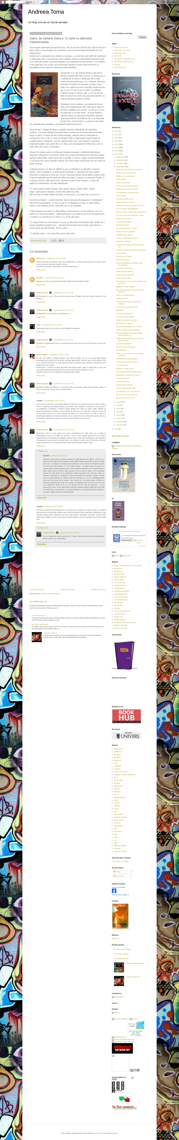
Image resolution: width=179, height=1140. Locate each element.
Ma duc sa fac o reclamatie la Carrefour (131, 212)
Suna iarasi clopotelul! (124, 314)
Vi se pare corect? (123, 378)
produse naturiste (120, 817)
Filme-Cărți (118, 605)
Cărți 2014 (118, 56)
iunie (118, 409)
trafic (116, 837)
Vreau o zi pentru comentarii (126, 320)
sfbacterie (40, 258)
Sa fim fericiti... (121, 179)
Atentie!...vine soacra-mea (126, 173)
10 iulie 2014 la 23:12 (58, 456)
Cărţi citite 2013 (120, 53)
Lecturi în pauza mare (122, 611)
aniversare (118, 752)
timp (115, 834)
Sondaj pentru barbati (124, 385)
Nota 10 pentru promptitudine (127, 209)
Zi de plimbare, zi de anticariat (127, 193)
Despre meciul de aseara (125, 347)
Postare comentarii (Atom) (50, 594)
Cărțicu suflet (119, 580)
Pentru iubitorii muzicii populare (128, 330)
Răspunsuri (43, 451)
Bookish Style (119, 574)
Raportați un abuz (120, 436)
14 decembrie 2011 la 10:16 (63, 430)
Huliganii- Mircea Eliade (134, 963)
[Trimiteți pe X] (57, 240)
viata (116, 843)
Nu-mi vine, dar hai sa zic (125, 398)
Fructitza (117, 608)
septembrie (120, 167)
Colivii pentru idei (120, 597)
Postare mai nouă (37, 590)
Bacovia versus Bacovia (125, 275)
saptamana (118, 826)
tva (115, 840)
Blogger (115, 1133)
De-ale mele (118, 780)
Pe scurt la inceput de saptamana (128, 372)
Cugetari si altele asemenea (124, 775)
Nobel (116, 800)
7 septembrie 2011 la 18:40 (63, 340)
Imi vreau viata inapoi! (40, 624)
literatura (117, 792)
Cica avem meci (122, 365)
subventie (117, 831)
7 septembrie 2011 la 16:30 (55, 258)
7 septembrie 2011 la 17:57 (63, 310)
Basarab (117, 755)
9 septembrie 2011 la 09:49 (63, 384)
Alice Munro (118, 749)
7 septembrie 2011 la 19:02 (58, 355)
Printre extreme (120, 620)
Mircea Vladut (41, 355)
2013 (116, 148)
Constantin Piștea (120, 600)
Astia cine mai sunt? (123, 219)
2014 (116, 144)
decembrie (120, 157)
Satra (73, 72)
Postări (118, 872)
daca (116, 777)
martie (119, 418)
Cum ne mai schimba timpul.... (127, 186)
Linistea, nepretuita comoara (127, 238)
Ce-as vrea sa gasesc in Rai (126, 307)
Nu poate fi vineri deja (124, 268)
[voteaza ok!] (133, 1078)
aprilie (119, 415)
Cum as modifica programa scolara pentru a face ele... (129, 334)
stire (115, 829)
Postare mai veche (98, 590)
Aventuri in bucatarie (124, 256)
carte (116, 763)
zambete (117, 849)
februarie (120, 422)
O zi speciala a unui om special (128, 391)
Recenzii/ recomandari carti (124, 59)
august (119, 402)
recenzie (117, 823)
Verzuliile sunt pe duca (124, 199)
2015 (116, 141)
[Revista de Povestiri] (124, 671)
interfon (117, 789)
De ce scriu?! (121, 196)
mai (118, 412)
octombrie (120, 163)
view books (142, 545)
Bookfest (117, 757)
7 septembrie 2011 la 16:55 (54, 278)
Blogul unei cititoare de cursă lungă (127, 566)
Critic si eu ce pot (120, 772)
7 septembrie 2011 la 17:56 (63, 293)
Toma (123, 535)
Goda (38, 325)
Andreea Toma (46, 12)
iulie (118, 405)
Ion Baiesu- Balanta (123, 241)
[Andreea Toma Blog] (114, 892)
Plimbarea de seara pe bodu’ (127, 189)
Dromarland (118, 603)
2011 (116, 154)
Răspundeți (40, 270)
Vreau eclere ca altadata (125, 232)
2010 (116, 429)
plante (116, 809)
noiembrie (120, 160)
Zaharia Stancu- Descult (125, 202)
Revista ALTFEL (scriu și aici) (125, 623)
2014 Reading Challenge (129, 531)
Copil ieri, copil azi (50, 633)
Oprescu (117, 806)
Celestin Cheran (120, 586)
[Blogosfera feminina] (123, 1039)
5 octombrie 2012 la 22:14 (69, 533)
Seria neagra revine (123, 278)
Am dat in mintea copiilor (125, 317)
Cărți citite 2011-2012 (122, 50)
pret (115, 812)
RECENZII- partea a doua (123, 62)
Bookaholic (118, 568)
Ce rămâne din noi (38, 601)
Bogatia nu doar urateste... (126, 287)
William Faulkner (120, 846)
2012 (116, 151)
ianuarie (119, 425)
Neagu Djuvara (120, 797)
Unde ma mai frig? (123, 183)
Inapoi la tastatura (123, 260)
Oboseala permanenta (124, 272)
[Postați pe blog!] (54, 240)
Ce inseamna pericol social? (127, 362)
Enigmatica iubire (122, 225)
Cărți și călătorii (120, 577)
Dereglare (120, 310)
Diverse (117, 783)
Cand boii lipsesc (122, 382)
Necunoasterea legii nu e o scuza (129, 327)
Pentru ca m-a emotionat (125, 176)
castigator (117, 766)
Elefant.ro (115, 939)
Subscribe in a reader (120, 861)
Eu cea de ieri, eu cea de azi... (127, 395)
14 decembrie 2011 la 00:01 (54, 401)
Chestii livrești (119, 588)
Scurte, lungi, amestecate (125, 388)
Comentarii (119, 876)
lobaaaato (99, 1133)
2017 (116, 135)
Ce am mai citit (119, 583)
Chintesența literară (121, 591)
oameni (117, 803)
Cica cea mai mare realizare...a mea (129, 215)
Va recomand (121, 253)
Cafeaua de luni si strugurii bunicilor (129, 205)
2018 (116, 131)
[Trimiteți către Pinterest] (62, 240)
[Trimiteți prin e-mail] (52, 240)
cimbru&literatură (120, 594)
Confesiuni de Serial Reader (127, 359)
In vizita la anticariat (123, 344)
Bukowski (117, 760)
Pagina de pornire (67, 590)
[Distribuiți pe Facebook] (60, 240)
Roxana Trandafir (120, 625)
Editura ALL (118, 786)
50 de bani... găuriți (121, 954)
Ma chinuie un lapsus (124, 323)
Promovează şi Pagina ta (120, 895)
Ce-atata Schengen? (124, 222)
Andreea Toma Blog (118, 887)
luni (115, 794)
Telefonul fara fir (122, 298)
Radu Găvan (119, 820)
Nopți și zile (118, 617)
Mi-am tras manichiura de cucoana (129, 170)
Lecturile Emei (119, 614)
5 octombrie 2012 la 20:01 (53, 507)
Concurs (117, 769)
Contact (117, 65)
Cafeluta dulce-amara (124, 235)
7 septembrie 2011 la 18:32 (51, 325)
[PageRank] (135, 1071)
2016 (116, 138)
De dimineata (121, 350)
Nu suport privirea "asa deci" (127, 228)
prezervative (118, 814)
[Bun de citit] (120, 1071)
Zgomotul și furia (120, 851)
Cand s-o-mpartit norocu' (125, 295)
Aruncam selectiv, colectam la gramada (131, 250)
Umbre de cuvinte (120, 628)
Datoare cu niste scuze (124, 369)
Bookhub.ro (118, 571)
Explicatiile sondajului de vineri (128, 375)
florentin (39, 278)
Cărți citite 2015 (120, 67)
